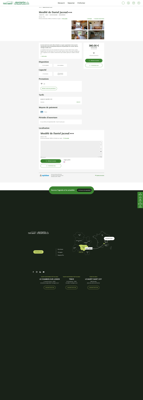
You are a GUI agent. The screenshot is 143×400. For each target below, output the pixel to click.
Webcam (140, 194)
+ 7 (96, 35)
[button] (128, 3)
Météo (140, 197)
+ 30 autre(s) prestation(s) (93, 55)
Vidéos (140, 200)
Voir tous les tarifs (94, 48)
